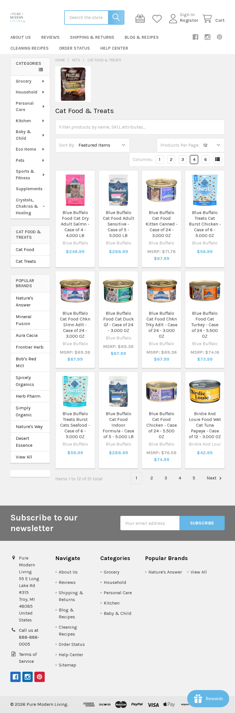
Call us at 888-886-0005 (29, 637)
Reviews (50, 37)
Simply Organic (24, 411)
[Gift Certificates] (141, 18)
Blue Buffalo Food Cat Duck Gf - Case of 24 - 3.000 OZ (118, 321)
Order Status (74, 48)
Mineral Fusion (24, 320)
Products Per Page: (179, 145)
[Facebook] (195, 37)
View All (24, 457)
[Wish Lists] (158, 18)
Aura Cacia (27, 335)
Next (212, 478)
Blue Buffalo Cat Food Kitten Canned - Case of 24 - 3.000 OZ (162, 224)
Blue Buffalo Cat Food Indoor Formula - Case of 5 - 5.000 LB (118, 425)
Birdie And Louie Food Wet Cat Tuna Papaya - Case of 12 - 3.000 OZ (205, 425)
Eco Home (26, 149)
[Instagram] (207, 37)
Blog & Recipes (142, 37)
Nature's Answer (24, 301)
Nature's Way (29, 426)
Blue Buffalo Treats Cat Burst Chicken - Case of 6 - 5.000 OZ (205, 224)
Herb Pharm (28, 396)
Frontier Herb (30, 347)
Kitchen (23, 120)
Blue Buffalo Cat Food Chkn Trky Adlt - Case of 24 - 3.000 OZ (161, 324)
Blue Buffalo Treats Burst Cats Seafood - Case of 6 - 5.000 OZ (75, 425)
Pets (20, 160)
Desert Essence (24, 442)
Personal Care (25, 106)
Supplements (29, 188)
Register (189, 20)
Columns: (143, 159)
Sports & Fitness (25, 174)
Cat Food (25, 249)
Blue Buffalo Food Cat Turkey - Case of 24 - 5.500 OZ (204, 324)
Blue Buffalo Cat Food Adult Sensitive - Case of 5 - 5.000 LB (118, 224)
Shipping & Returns (92, 37)
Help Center (114, 48)
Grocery (24, 81)
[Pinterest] (219, 37)
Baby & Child (23, 135)
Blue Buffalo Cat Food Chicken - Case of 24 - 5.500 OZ (161, 425)
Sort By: (67, 145)
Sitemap (67, 665)
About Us (20, 37)
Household (26, 92)
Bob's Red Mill (26, 362)
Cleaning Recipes (29, 48)
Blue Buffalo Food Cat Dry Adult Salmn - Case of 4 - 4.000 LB (75, 224)
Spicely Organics (25, 381)
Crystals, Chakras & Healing (27, 206)
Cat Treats (26, 261)
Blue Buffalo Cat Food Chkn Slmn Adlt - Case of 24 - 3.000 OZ (75, 324)
